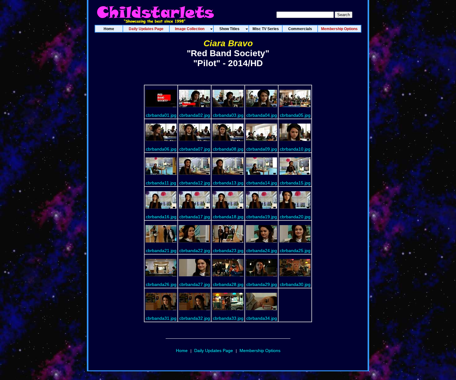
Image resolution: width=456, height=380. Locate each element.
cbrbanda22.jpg (194, 250)
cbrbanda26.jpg (161, 284)
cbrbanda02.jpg (194, 115)
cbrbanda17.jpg (194, 216)
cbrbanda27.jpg (194, 284)
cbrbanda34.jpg (261, 318)
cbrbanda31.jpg (161, 318)
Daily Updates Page (213, 350)
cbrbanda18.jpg (228, 216)
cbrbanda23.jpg (228, 250)
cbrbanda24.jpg (261, 250)
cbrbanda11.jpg (161, 182)
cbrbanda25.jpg (295, 250)
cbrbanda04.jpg (261, 115)
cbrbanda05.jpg (295, 115)
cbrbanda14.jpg (261, 182)
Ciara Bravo (228, 43)
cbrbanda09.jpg (261, 149)
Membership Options (259, 350)
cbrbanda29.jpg (261, 284)
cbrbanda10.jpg (295, 149)
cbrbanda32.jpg (194, 318)
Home (182, 350)
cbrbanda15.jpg (295, 182)
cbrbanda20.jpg (295, 216)
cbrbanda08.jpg (228, 149)
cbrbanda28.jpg (228, 284)
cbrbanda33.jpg (228, 318)
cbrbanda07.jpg (194, 149)
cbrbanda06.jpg (161, 149)
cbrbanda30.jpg (295, 284)
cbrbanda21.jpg (161, 250)
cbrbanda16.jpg (161, 216)
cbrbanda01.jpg (161, 115)
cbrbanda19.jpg (261, 216)
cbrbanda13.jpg (228, 182)
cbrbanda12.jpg (194, 182)
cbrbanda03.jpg (228, 115)
